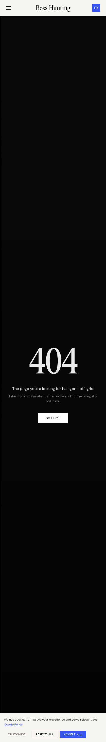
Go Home (53, 418)
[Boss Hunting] (53, 8)
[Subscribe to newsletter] (96, 8)
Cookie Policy (13, 724)
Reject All (45, 734)
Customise (17, 734)
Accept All (73, 734)
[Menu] (8, 8)
